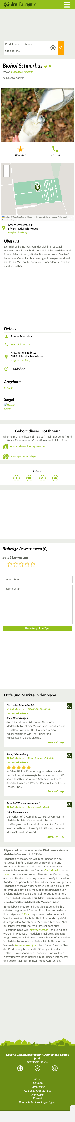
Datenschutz (38, 1087)
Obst (47, 870)
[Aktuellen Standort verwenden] (53, 47)
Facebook (20, 1068)
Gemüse (55, 870)
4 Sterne (27, 565)
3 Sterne (21, 565)
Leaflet (6, 217)
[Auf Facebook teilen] (16, 478)
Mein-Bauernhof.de (25, 945)
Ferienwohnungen (38, 930)
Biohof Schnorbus (22, 65)
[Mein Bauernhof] (28, 4)
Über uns (37, 1079)
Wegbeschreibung (18, 232)
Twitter (37, 1068)
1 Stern (10, 565)
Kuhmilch (9, 388)
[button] (37, 188)
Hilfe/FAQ (37, 1083)
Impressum (37, 1094)
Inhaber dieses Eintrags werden (27, 446)
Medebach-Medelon (22, 72)
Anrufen (55, 155)
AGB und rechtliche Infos (37, 1091)
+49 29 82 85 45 (20, 344)
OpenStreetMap (8, 220)
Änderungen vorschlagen (22, 456)
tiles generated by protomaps (46, 217)
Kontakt (37, 1098)
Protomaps (62, 217)
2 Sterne (15, 565)
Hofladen (26, 914)
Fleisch (7, 874)
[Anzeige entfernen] (72, 1108)
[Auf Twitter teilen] (29, 478)
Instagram (54, 1068)
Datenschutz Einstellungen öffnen (37, 1102)
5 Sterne (33, 565)
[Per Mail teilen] (55, 478)
